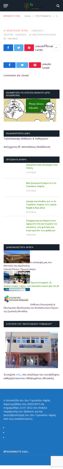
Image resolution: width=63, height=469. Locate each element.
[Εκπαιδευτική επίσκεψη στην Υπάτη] (13, 169)
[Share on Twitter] (19, 47)
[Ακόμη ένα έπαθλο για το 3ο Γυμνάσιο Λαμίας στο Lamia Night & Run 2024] (13, 206)
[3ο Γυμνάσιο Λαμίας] (33, 5)
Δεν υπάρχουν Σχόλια (44, 34)
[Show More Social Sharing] (56, 47)
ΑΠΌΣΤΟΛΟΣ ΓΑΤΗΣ (17, 30)
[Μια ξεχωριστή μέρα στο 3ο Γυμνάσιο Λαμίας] (13, 187)
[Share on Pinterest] (29, 47)
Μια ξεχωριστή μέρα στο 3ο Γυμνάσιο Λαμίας (41, 184)
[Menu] (6, 6)
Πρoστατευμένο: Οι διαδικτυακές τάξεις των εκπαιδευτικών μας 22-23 (31, 284)
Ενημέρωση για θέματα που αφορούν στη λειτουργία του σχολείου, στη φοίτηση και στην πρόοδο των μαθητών (41, 225)
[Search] (57, 6)
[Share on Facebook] (8, 47)
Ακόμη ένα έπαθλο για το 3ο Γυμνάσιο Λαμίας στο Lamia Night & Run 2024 (41, 204)
